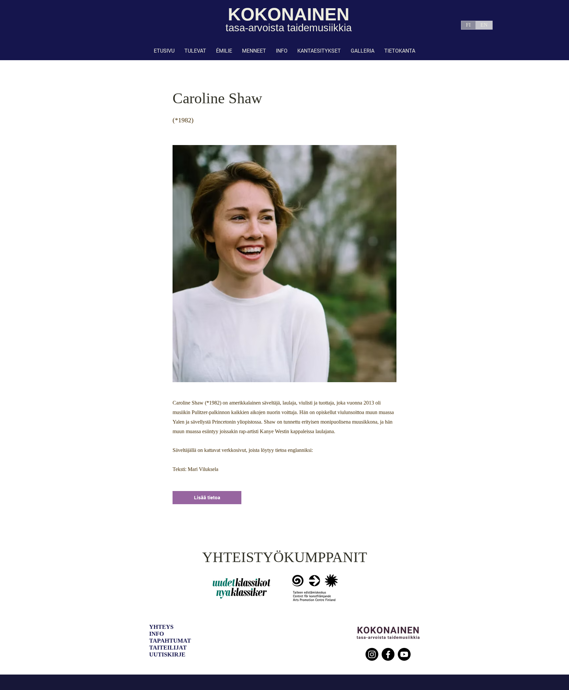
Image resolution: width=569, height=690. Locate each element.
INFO (156, 633)
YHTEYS (161, 627)
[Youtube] (404, 654)
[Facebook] (388, 654)
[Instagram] (372, 654)
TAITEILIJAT (168, 647)
